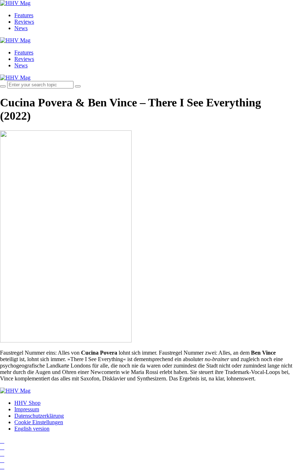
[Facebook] (2, 447)
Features (23, 15)
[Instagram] (2, 441)
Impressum (26, 409)
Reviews (24, 22)
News (21, 28)
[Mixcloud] (2, 460)
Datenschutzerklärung (39, 416)
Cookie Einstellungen (38, 422)
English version (31, 429)
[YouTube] (2, 454)
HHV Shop (27, 403)
